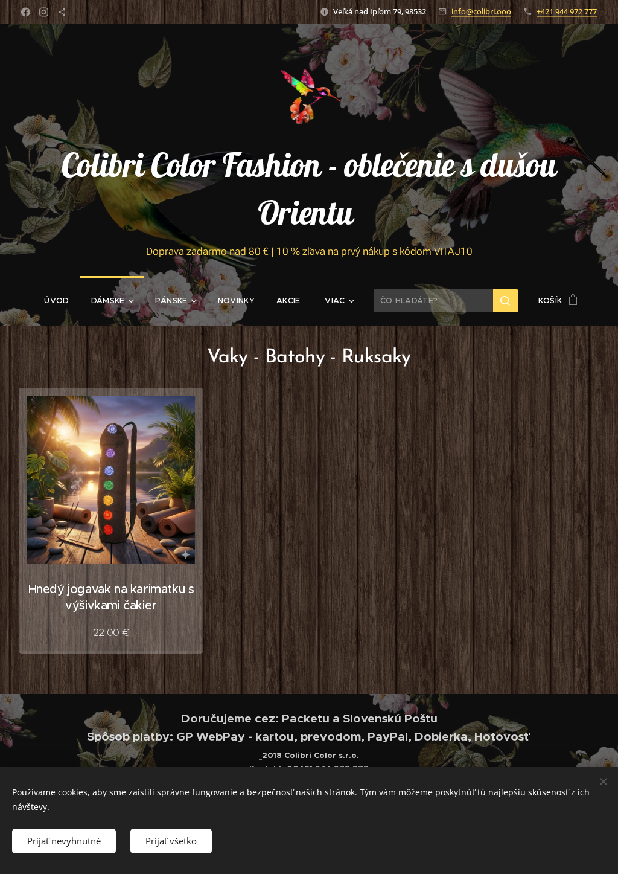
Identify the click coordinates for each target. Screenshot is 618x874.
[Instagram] (43, 12)
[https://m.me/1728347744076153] (61, 12)
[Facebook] (25, 12)
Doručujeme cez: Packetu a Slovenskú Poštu (309, 718)
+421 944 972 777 (567, 11)
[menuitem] (56, 301)
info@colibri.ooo (481, 11)
